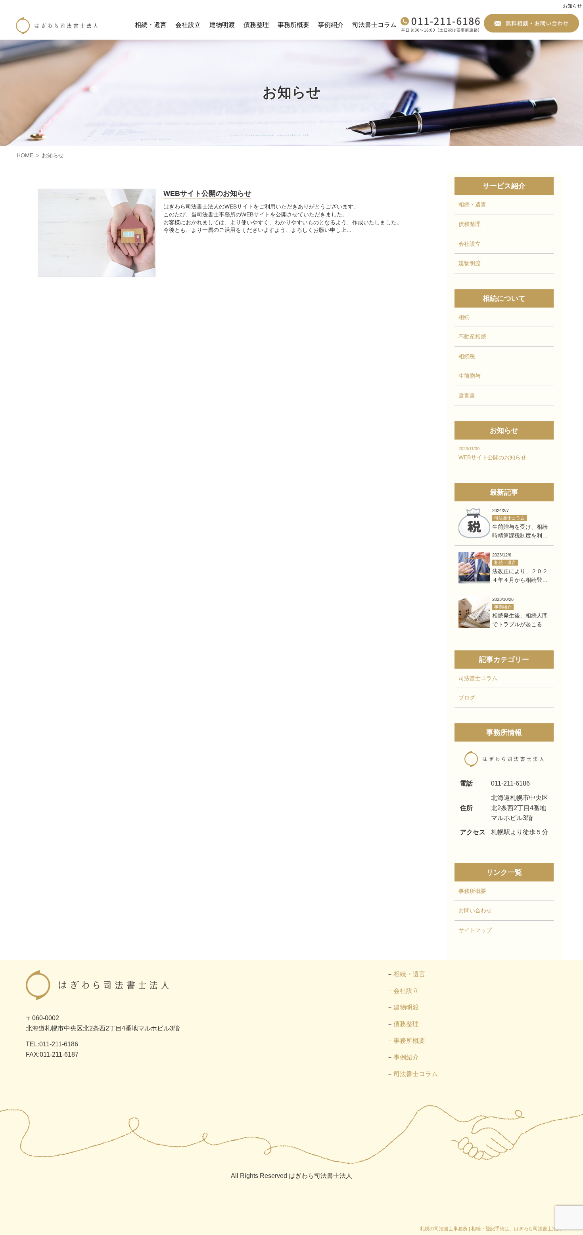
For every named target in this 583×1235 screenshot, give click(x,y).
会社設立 (188, 24)
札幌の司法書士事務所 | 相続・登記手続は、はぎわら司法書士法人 (491, 1228)
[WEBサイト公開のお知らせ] (96, 233)
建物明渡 (222, 24)
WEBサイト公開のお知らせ (207, 193)
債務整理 (256, 24)
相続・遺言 (151, 24)
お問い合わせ (475, 910)
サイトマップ (475, 930)
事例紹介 (330, 24)
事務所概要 (293, 24)
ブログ (466, 697)
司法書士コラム (374, 24)
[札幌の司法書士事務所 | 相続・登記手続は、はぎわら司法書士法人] (57, 26)
